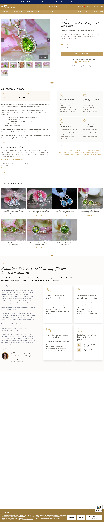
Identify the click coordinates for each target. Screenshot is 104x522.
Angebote (89, 11)
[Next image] (48, 40)
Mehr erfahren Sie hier (6, 167)
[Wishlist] (98, 7)
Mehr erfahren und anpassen (94, 517)
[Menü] (101, 505)
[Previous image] (2, 40)
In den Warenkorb (82, 53)
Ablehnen (81, 517)
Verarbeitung (6, 97)
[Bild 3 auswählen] (21, 65)
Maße (28, 93)
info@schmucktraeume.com (76, 1)
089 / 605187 (63, 1)
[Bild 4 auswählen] (29, 65)
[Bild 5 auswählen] (38, 65)
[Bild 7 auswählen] (4, 73)
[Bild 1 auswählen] (4, 65)
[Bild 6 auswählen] (46, 65)
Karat (4, 93)
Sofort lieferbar (98, 11)
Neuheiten (81, 11)
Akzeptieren (71, 517)
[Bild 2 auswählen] (13, 65)
